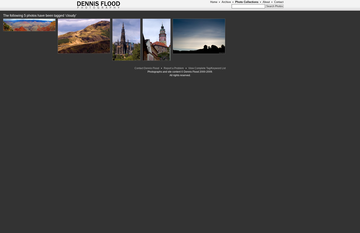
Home (213, 2)
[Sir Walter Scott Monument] (126, 40)
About (266, 2)
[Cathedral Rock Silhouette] (199, 36)
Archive (226, 2)
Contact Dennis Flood (147, 68)
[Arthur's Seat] (84, 36)
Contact (279, 2)
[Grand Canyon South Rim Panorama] (29, 25)
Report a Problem (174, 68)
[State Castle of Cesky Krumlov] (156, 40)
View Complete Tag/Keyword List (207, 68)
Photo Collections (246, 2)
